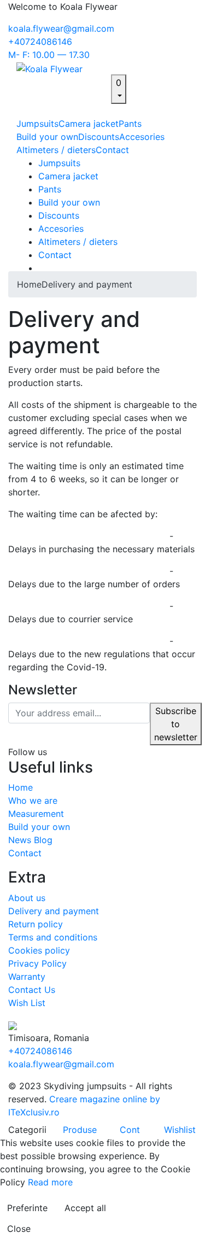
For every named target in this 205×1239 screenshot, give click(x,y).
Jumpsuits (37, 123)
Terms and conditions (52, 937)
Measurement (36, 813)
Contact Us (31, 989)
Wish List (26, 1002)
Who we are (32, 800)
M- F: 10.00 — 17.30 (49, 54)
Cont (130, 1129)
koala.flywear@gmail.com (61, 28)
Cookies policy (39, 950)
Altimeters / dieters (56, 149)
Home (29, 284)
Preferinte (27, 1207)
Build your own (47, 136)
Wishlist (180, 1129)
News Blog (30, 839)
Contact (112, 149)
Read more (50, 1182)
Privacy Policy (37, 963)
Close (19, 1228)
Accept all (85, 1207)
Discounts (98, 136)
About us (26, 897)
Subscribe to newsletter (175, 724)
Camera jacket (88, 123)
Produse (80, 1129)
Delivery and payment (87, 284)
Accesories (142, 136)
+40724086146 (40, 41)
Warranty (26, 976)
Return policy (35, 924)
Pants (130, 123)
